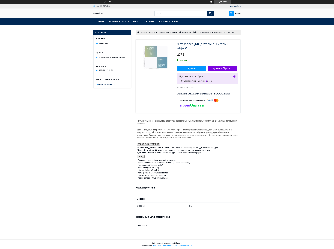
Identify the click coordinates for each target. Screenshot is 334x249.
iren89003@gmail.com (106, 84)
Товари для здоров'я (168, 32)
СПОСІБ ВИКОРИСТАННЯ (148, 144)
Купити (192, 68)
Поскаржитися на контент (161, 245)
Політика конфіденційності (182, 245)
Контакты (149, 21)
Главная (100, 21)
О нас (136, 21)
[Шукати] (210, 13)
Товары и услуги (117, 21)
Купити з (217, 68)
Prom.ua (179, 243)
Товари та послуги (149, 32)
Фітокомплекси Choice (188, 32)
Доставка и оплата (168, 21)
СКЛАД (141, 157)
